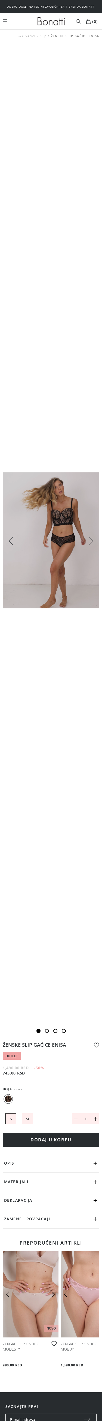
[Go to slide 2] (47, 1031)
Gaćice (30, 36)
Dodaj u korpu (51, 1140)
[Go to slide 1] (38, 1031)
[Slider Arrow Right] (91, 541)
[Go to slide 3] (55, 1031)
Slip (43, 36)
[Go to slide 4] (64, 1031)
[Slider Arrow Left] (11, 540)
